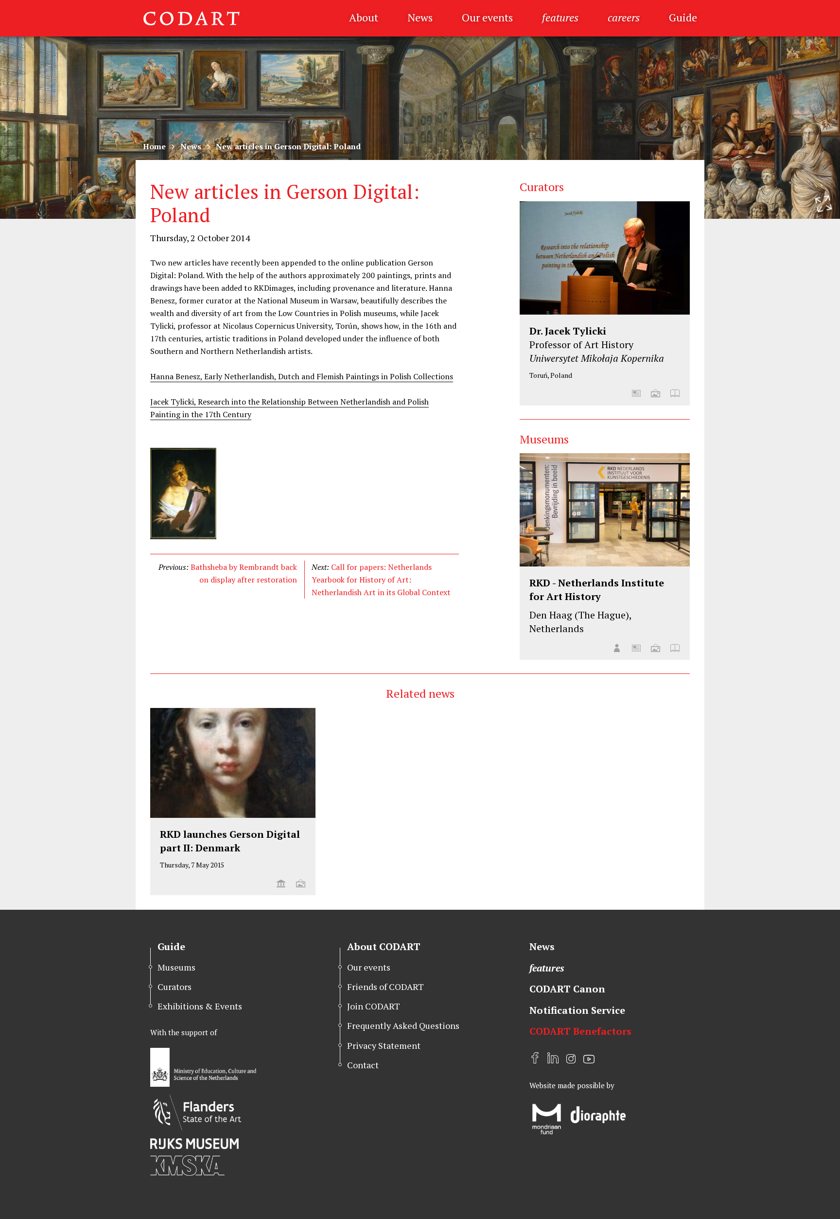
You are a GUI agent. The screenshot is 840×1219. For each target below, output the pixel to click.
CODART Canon (567, 988)
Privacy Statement (383, 1045)
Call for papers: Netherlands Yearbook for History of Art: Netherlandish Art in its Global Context (381, 580)
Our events (487, 17)
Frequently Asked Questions (403, 1025)
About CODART (383, 946)
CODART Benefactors (580, 1031)
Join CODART (373, 1006)
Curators (175, 986)
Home (154, 146)
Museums (176, 967)
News (420, 17)
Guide (683, 17)
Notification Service (577, 1010)
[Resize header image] (823, 203)
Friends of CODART (385, 986)
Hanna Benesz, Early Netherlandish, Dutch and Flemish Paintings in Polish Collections (301, 376)
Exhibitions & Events (200, 1006)
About (363, 17)
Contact (363, 1065)
